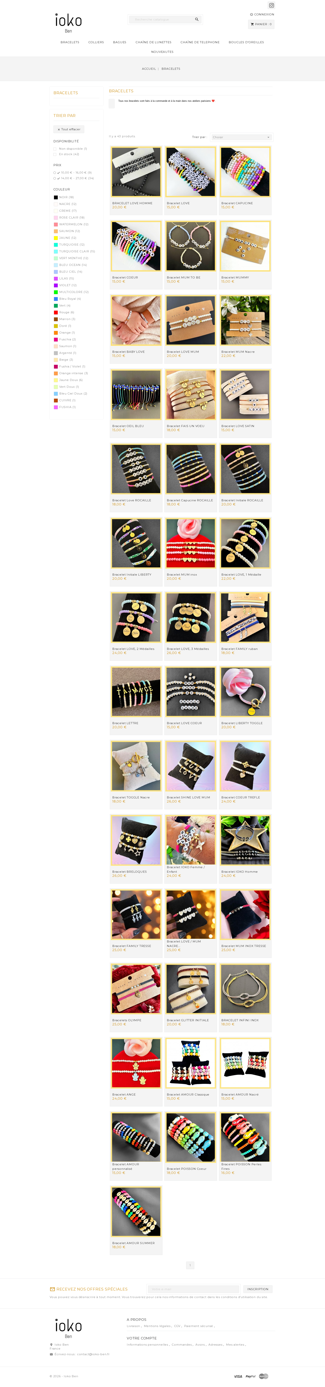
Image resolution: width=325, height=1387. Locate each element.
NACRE (68, 204)
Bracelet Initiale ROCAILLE (242, 500)
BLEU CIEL (71, 271)
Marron (67, 319)
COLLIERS (96, 42)
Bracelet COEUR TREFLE (240, 797)
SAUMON (69, 231)
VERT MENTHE (74, 258)
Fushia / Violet (72, 366)
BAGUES (119, 42)
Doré (65, 326)
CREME (68, 210)
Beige (66, 359)
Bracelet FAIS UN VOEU (186, 426)
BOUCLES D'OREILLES (246, 42)
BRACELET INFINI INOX (240, 1020)
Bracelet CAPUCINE (237, 203)
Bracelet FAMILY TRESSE (131, 946)
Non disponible (73, 148)
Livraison (134, 1326)
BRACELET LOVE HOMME (132, 203)
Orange (67, 332)
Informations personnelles (148, 1344)
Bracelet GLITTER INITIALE (188, 1020)
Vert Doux (69, 386)
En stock (69, 154)
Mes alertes (235, 1344)
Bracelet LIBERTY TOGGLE (242, 723)
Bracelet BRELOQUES (129, 871)
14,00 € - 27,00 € (77, 178)
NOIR (66, 197)
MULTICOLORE (74, 292)
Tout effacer (68, 129)
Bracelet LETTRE (125, 723)
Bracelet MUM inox (182, 574)
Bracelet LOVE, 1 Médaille (241, 574)
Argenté (68, 353)
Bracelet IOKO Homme (239, 871)
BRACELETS (70, 42)
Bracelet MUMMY (235, 277)
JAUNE (68, 238)
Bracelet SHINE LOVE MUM (188, 797)
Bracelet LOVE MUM (183, 352)
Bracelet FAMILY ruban (239, 649)
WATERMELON (74, 224)
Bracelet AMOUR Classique (188, 1094)
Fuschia (67, 339)
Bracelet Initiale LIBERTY (131, 574)
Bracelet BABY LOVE (128, 352)
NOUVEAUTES (162, 52)
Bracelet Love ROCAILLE (131, 500)
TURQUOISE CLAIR (77, 251)
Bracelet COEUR (125, 277)
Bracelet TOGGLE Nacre (131, 797)
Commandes (182, 1344)
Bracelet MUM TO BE (183, 277)
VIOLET (68, 285)
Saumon (68, 346)
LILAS (66, 278)
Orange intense (73, 373)
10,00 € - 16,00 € (76, 172)
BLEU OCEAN (73, 265)
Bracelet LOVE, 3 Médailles (188, 649)
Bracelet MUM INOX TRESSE (243, 946)
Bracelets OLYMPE (126, 1020)
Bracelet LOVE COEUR (184, 723)
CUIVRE (67, 400)
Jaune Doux (71, 380)
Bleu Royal (70, 298)
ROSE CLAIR (72, 217)
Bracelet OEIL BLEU (128, 426)
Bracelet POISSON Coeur (187, 1169)
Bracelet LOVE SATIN (237, 426)
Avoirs (200, 1344)
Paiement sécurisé (199, 1326)
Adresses (215, 1344)
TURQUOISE (72, 244)
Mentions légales (158, 1326)
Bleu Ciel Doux (73, 393)
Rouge (66, 312)
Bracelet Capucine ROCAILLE (190, 500)
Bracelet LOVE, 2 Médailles (133, 649)
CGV (177, 1326)
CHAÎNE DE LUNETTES (153, 42)
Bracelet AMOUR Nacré (240, 1094)
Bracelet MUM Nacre (238, 352)
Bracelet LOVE (178, 203)
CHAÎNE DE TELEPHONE (200, 42)
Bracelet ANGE (124, 1094)
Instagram (271, 5)
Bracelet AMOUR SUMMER (133, 1243)
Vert (65, 305)
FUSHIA (67, 407)
